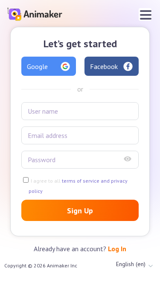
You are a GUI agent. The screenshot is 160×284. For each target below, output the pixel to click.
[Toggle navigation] (145, 14)
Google (37, 66)
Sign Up (80, 210)
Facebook (104, 66)
